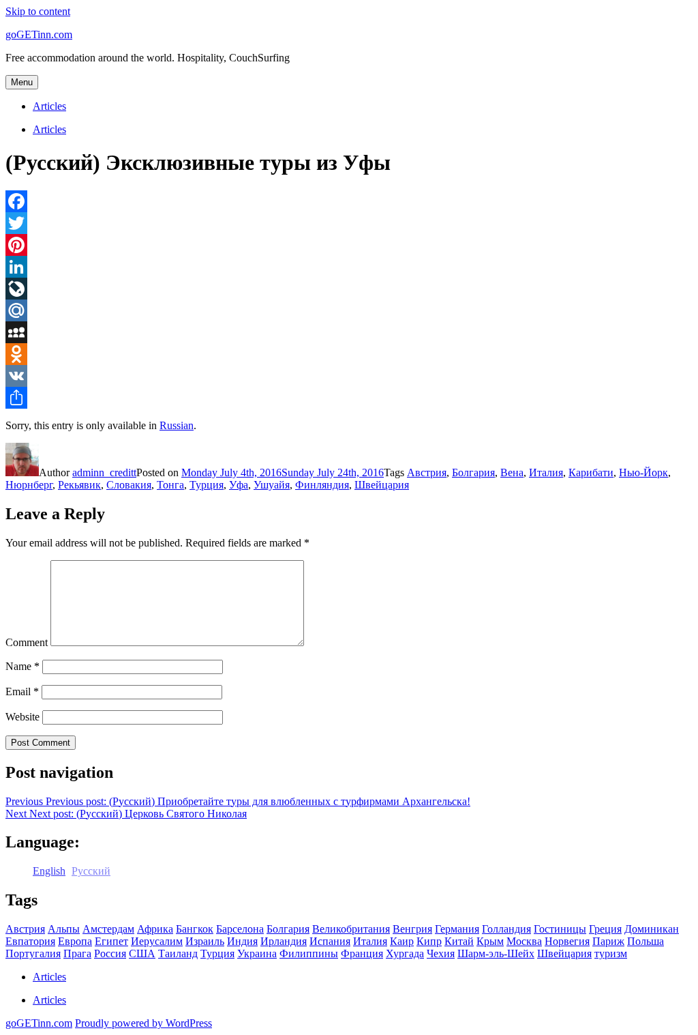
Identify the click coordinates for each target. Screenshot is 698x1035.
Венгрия (412, 929)
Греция (605, 929)
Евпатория (30, 941)
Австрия (426, 472)
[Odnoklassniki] (349, 354)
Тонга (170, 485)
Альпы (64, 929)
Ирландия (283, 941)
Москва (524, 941)
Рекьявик (79, 485)
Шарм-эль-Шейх (495, 953)
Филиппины (308, 953)
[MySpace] (349, 332)
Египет (111, 941)
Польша (645, 941)
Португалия (33, 953)
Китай (459, 941)
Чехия (441, 953)
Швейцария (381, 485)
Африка (155, 929)
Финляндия (322, 485)
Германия (457, 929)
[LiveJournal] (349, 289)
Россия (110, 953)
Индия (242, 941)
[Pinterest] (349, 245)
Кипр (429, 941)
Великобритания (351, 929)
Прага (77, 953)
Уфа (238, 485)
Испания (329, 941)
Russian (177, 425)
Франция (362, 953)
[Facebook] (349, 201)
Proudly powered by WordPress (143, 1023)
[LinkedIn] (349, 267)
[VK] (349, 376)
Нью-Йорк (643, 472)
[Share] (349, 398)
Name (22, 666)
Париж (608, 941)
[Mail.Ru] (349, 310)
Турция (206, 485)
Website (22, 717)
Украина (257, 953)
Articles (49, 106)
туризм (610, 953)
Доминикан (651, 929)
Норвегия (567, 941)
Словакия (128, 485)
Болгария (473, 472)
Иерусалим (157, 941)
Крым (490, 941)
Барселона (240, 929)
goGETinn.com (38, 34)
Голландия (506, 929)
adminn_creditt (104, 472)
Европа (75, 941)
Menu (22, 82)
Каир (402, 941)
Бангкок (194, 929)
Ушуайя (272, 485)
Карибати (590, 472)
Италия (546, 472)
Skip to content (37, 11)
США (142, 953)
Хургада (405, 953)
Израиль (204, 941)
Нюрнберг (28, 485)
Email (22, 691)
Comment (26, 642)
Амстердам (108, 929)
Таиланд (178, 953)
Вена (512, 472)
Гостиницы (560, 929)
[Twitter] (349, 223)
